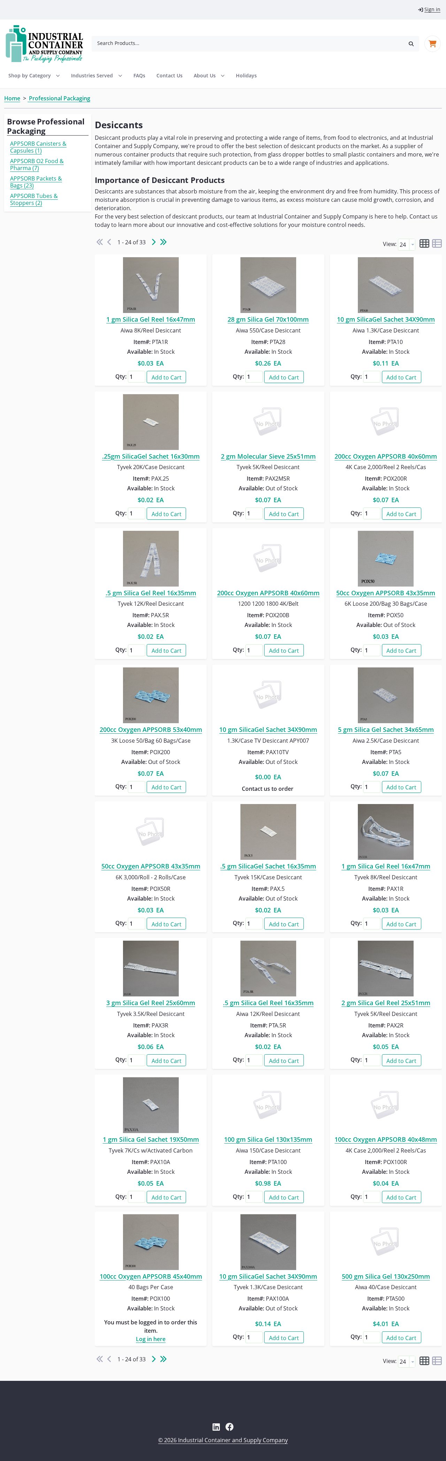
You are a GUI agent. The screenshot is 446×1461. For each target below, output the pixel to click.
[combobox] (247, 43)
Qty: (120, 376)
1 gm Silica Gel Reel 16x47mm (150, 319)
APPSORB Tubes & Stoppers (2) (34, 199)
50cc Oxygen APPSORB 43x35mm (385, 593)
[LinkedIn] (216, 1427)
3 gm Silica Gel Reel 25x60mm (150, 1003)
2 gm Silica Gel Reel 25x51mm (385, 1003)
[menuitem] (96, 75)
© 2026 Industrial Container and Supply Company (223, 1440)
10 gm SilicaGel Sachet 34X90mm (386, 319)
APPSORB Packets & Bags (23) (36, 182)
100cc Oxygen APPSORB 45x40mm (151, 1276)
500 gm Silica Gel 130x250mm (386, 1276)
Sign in (432, 9)
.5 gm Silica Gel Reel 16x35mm (151, 593)
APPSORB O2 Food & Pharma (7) (37, 164)
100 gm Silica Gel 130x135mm (268, 1139)
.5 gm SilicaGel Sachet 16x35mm (268, 866)
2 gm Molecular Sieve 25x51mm (268, 456)
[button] (411, 43)
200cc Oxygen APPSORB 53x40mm (151, 730)
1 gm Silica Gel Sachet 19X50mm (151, 1139)
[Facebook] (229, 1427)
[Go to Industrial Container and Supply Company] (49, 44)
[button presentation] (412, 244)
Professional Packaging (59, 98)
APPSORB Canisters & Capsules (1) (38, 147)
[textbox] (404, 244)
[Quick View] (151, 285)
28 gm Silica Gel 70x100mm (268, 319)
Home (12, 98)
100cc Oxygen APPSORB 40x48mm (385, 1139)
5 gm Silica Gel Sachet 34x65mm (386, 730)
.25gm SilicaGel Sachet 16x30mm (151, 456)
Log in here (151, 1339)
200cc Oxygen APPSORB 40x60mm (385, 456)
